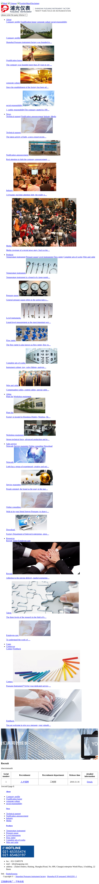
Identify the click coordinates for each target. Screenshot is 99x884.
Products (9, 255)
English (23, 3)
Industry (47, 116)
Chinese (13, 3)
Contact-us (10, 646)
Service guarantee (21, 446)
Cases (8, 644)
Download (48, 446)
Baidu (8, 874)
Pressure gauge (32, 257)
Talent (15, 541)
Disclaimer (35, 3)
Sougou (14, 874)
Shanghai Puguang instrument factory (30, 876)
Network (9, 446)
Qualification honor (28, 22)
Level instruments (46, 257)
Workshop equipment (22, 396)
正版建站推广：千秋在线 (12, 881)
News (8, 114)
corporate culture (44, 22)
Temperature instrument (15, 257)
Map (28, 3)
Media (53, 116)
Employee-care (24, 541)
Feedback (17, 649)
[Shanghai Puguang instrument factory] (36, 12)
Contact (9, 649)
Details (90, 782)
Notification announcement (32, 116)
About (8, 19)
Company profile (13, 22)
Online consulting (36, 446)
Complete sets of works (72, 257)
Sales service (11, 444)
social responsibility (59, 22)
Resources (10, 538)
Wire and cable (89, 257)
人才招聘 (24, 782)
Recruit (9, 541)
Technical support (13, 116)
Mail (5, 3)
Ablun (8, 394)
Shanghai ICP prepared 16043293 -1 (62, 876)
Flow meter (58, 257)
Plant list (9, 396)
